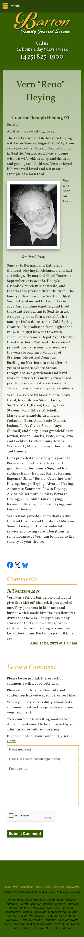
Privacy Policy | (43, 887)
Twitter (18, 565)
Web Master (72, 887)
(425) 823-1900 (42, 56)
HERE (11, 741)
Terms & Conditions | (22, 887)
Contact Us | (58, 887)
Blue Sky (25, 565)
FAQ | (8, 887)
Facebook (10, 565)
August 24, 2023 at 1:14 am (53, 643)
